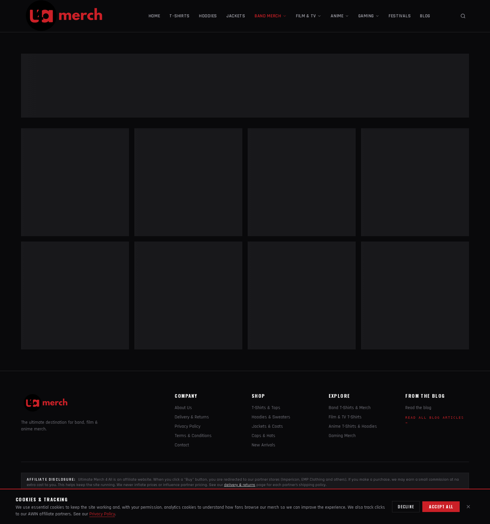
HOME (154, 16)
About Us (183, 408)
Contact (182, 445)
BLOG (425, 16)
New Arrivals (263, 445)
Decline (406, 506)
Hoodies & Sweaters (271, 417)
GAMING (366, 16)
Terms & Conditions (193, 436)
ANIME (337, 16)
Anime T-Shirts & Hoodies (353, 426)
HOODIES (208, 16)
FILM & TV (306, 16)
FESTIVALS (400, 16)
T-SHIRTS (179, 16)
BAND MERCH (268, 16)
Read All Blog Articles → (434, 420)
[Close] (468, 507)
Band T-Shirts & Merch (350, 408)
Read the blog (418, 408)
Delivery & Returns (192, 417)
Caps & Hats (263, 436)
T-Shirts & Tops (266, 408)
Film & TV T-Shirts (345, 417)
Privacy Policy (187, 426)
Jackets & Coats (267, 426)
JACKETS (235, 16)
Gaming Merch (342, 436)
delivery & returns (239, 484)
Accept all (441, 506)
